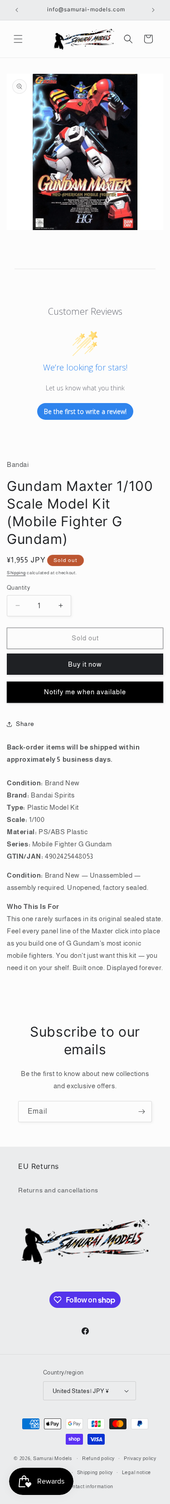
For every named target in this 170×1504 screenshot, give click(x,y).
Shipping (16, 572)
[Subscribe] (141, 1111)
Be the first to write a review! (85, 411)
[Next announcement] (153, 10)
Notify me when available (85, 692)
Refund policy (98, 1458)
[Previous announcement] (17, 10)
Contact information (89, 1486)
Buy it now (85, 664)
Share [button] (25, 723)
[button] (18, 39)
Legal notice (136, 1472)
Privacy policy (140, 1458)
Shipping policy (95, 1472)
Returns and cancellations (58, 1190)
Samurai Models (52, 1458)
